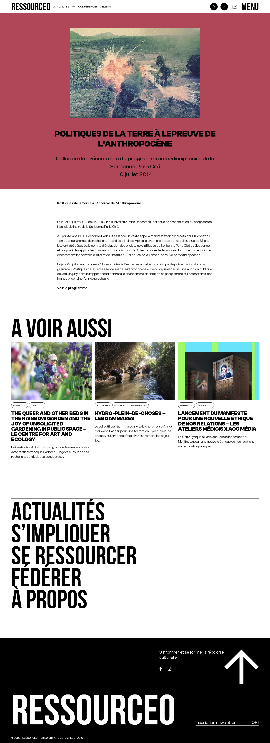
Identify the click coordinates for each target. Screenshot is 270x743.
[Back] (224, 6)
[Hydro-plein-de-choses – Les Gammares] (135, 400)
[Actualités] (135, 509)
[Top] (241, 667)
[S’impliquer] (135, 531)
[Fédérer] (135, 575)
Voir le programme (72, 288)
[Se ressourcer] (135, 553)
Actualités (61, 6)
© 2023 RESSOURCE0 (24, 737)
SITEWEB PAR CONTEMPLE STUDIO (61, 737)
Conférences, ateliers (94, 6)
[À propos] (135, 597)
